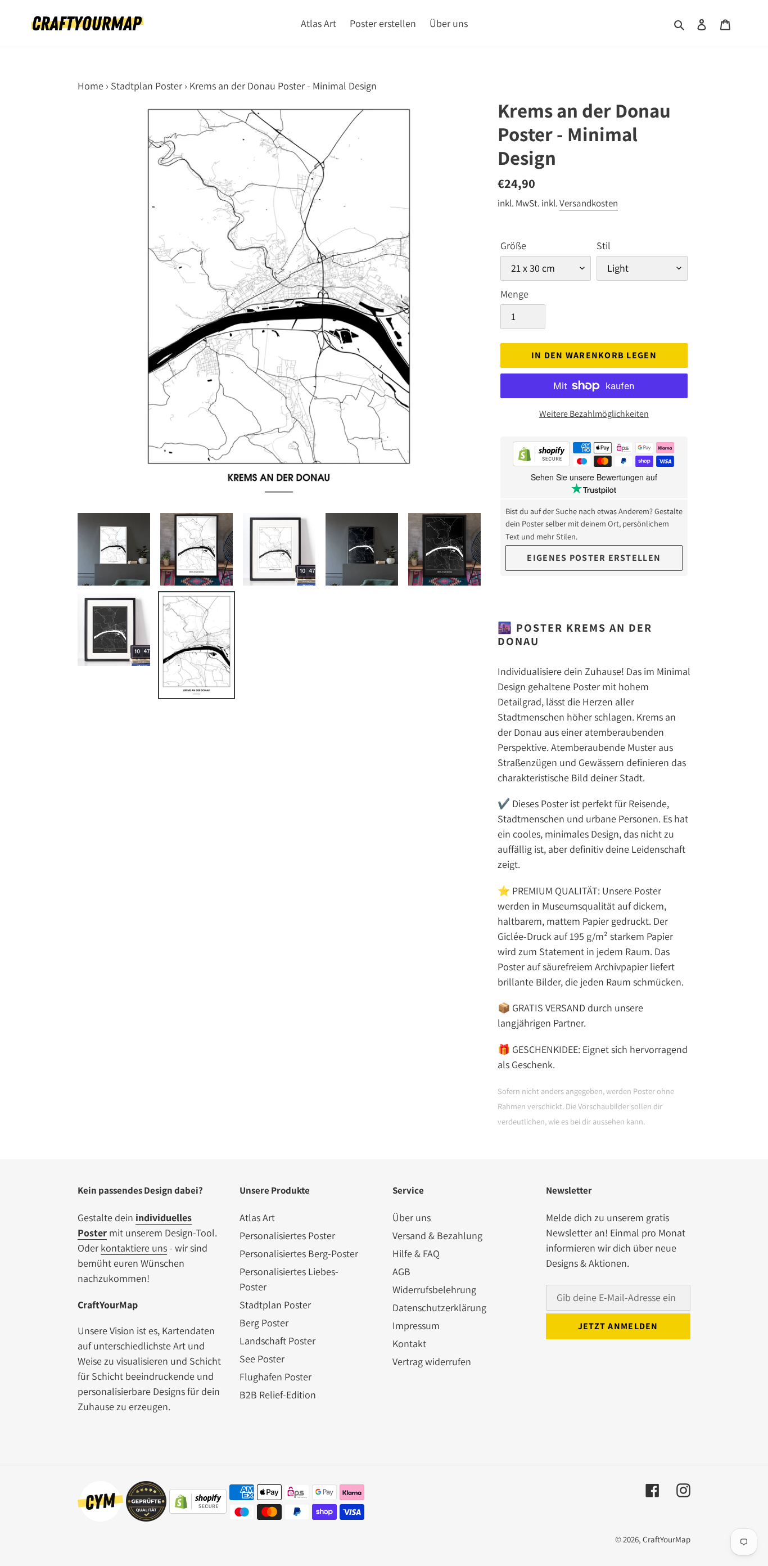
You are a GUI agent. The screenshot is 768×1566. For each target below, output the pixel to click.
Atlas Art (257, 1217)
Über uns (411, 1217)
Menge (514, 293)
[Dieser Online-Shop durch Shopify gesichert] (541, 456)
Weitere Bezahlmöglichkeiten (594, 414)
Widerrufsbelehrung (434, 1289)
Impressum (416, 1325)
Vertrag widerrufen (431, 1361)
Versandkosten (588, 203)
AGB (401, 1271)
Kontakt (409, 1343)
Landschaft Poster (277, 1340)
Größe (513, 245)
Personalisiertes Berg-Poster (299, 1253)
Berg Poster (264, 1322)
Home (90, 85)
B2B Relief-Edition (278, 1394)
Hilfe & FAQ (416, 1253)
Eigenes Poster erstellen (594, 558)
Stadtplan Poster (146, 85)
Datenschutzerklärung (439, 1307)
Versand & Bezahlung (437, 1235)
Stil (604, 245)
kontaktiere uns (134, 1247)
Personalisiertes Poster (287, 1235)
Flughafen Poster (275, 1376)
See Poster (262, 1358)
